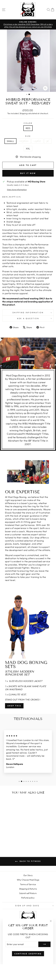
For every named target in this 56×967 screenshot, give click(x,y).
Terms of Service (28, 884)
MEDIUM (23, 141)
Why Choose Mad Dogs (28, 880)
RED (28, 128)
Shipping (23, 113)
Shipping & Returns (28, 889)
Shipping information (28, 312)
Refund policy (28, 897)
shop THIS (14, 706)
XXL (28, 148)
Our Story (28, 875)
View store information (17, 189)
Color (28, 123)
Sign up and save (27, 905)
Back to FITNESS (30, 861)
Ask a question (28, 318)
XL (47, 141)
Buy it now (28, 173)
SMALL (10, 141)
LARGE (37, 141)
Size (28, 136)
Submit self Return (28, 893)
